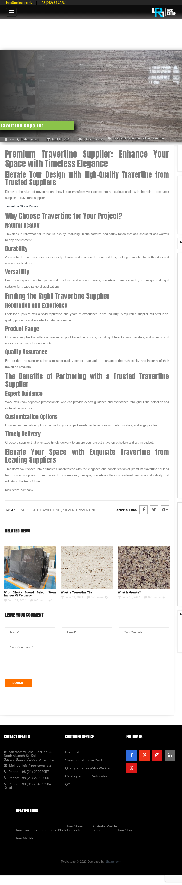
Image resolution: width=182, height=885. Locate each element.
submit (18, 683)
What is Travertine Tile (76, 592)
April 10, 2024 (61, 139)
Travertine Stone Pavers (22, 206)
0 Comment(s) (93, 139)
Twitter (154, 509)
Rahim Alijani (30, 139)
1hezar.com (113, 861)
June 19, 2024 (74, 597)
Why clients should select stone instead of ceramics (30, 594)
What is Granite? (129, 592)
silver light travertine (126, 138)
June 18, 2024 (17, 600)
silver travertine (153, 138)
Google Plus (165, 509)
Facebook (143, 509)
